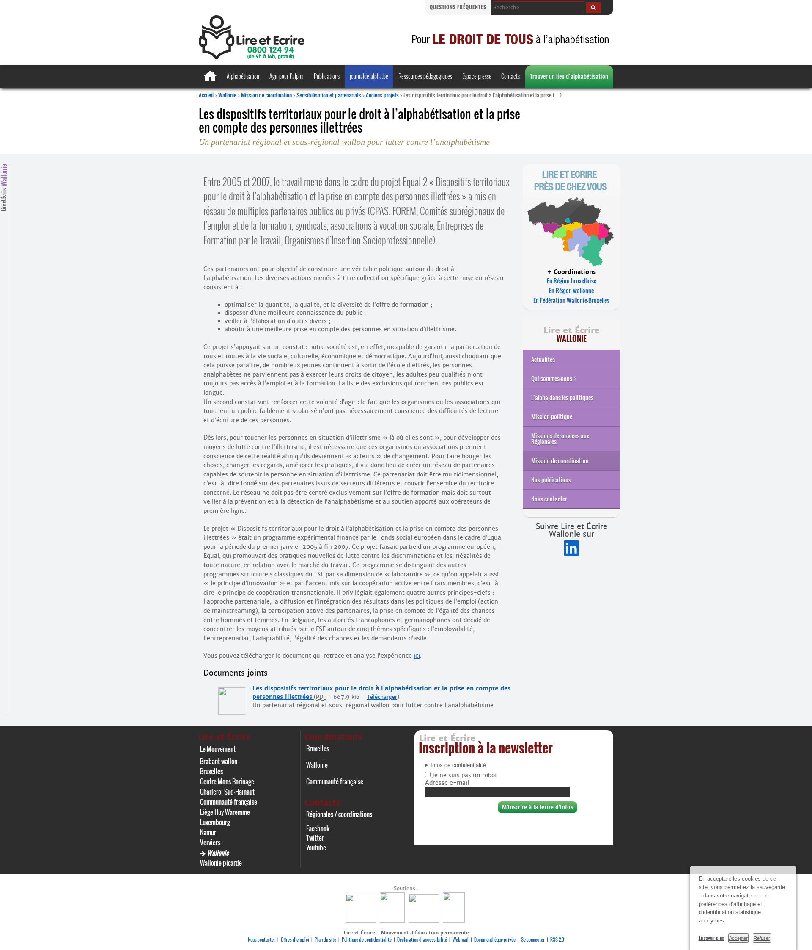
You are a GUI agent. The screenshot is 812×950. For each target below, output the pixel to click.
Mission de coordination (266, 95)
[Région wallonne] (455, 920)
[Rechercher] (593, 7)
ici (417, 655)
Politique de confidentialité (367, 939)
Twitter (315, 837)
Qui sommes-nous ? (554, 378)
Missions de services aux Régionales (560, 438)
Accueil (206, 95)
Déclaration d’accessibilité (422, 939)
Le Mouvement (218, 748)
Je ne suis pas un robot (464, 775)
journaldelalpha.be (369, 76)
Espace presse (476, 76)
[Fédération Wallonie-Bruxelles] (362, 920)
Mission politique (551, 416)
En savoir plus (711, 937)
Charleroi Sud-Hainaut (227, 791)
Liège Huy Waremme (225, 812)
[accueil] (251, 57)
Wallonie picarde (221, 862)
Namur (208, 832)
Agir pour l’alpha (286, 76)
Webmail (461, 939)
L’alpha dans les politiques (562, 397)
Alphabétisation (243, 76)
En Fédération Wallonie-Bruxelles (571, 300)
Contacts (510, 76)
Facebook (317, 828)
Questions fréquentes (458, 7)
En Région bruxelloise (571, 280)
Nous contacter (549, 498)
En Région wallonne (571, 290)
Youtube (316, 847)
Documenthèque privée (495, 939)
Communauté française (228, 801)
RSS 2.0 (557, 939)
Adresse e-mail (447, 783)
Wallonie (227, 95)
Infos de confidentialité (458, 765)
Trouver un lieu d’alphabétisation (569, 76)
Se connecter (533, 939)
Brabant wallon (218, 761)
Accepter (738, 938)
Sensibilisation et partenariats (328, 95)
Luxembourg (215, 822)
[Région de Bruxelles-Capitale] (393, 920)
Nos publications (551, 479)
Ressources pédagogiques (425, 76)
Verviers (210, 842)
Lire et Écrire (4, 187)
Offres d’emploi (295, 939)
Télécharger (382, 697)
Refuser (762, 938)
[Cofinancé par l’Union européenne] (425, 920)
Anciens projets (382, 95)
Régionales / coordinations (339, 814)
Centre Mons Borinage (227, 781)
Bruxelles (211, 771)
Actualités (543, 359)
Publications (327, 76)
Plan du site (325, 939)
